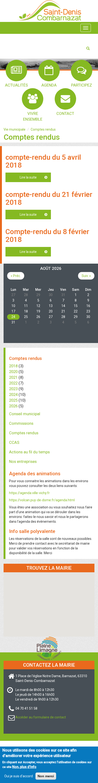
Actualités (16, 85)
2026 (13, 406)
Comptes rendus (43, 129)
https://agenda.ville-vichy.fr (29, 493)
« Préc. (16, 276)
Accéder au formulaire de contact (40, 717)
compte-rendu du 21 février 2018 (48, 198)
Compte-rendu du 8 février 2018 (47, 235)
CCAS (14, 442)
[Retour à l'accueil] (49, 10)
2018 (13, 365)
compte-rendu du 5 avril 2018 (43, 161)
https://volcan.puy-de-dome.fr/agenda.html (42, 500)
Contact (65, 113)
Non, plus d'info (24, 767)
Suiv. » (86, 276)
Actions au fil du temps (29, 452)
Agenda (49, 85)
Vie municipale (14, 129)
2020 (13, 371)
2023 (13, 388)
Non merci (46, 776)
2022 (13, 383)
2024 (13, 394)
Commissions (21, 423)
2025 (13, 400)
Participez (81, 85)
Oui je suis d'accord (18, 776)
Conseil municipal (24, 413)
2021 (13, 377)
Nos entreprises (23, 461)
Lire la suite (35, 177)
